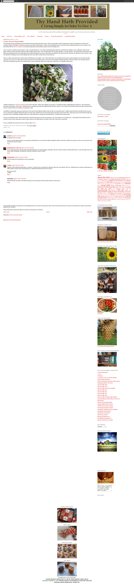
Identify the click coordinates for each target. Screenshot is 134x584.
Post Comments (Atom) (16, 215)
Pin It (34, 123)
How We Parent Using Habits (104, 402)
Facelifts (121, 183)
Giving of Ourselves (120, 187)
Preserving (39, 36)
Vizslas (99, 200)
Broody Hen (120, 179)
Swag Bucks (128, 197)
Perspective (106, 194)
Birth (100, 179)
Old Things (111, 193)
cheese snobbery (18, 46)
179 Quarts (100, 376)
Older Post (89, 212)
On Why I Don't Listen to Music (105, 406)
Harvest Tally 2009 (102, 386)
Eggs (116, 183)
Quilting (102, 196)
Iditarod (113, 190)
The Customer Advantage (120, 199)
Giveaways (109, 187)
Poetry (116, 194)
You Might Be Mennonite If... (104, 418)
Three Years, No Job (102, 414)
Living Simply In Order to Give (105, 404)
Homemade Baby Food (122, 188)
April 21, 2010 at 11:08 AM (19, 136)
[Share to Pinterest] (35, 125)
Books (112, 179)
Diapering (126, 182)
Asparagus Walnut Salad (21, 104)
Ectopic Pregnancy (110, 183)
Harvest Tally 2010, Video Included (106, 388)
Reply (8, 143)
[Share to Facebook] (34, 125)
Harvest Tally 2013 (102, 393)
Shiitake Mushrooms (119, 196)
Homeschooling (102, 190)
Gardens (100, 187)
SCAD (112, 196)
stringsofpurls (11, 157)
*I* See (99, 374)
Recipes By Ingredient (56, 36)
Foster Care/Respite (116, 185)
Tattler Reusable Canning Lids (106, 199)
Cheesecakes (104, 180)
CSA (122, 182)
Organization (120, 193)
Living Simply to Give (19, 36)
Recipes (47, 36)
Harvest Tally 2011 (102, 390)
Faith (126, 183)
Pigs (111, 194)
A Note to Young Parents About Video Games (108, 381)
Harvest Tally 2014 (102, 395)
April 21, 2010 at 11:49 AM (27, 148)
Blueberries (106, 179)
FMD (98, 185)
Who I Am (9, 36)
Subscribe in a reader (102, 116)
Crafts (108, 182)
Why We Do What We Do (103, 416)
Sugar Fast (113, 197)
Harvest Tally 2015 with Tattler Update (107, 397)
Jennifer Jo (10, 136)
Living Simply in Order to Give (106, 191)
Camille (9, 165)
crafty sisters (116, 182)
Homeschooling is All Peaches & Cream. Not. (108, 399)
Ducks (98, 183)
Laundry (126, 190)
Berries (129, 177)
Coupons (102, 182)
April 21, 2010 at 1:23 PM (17, 165)
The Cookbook (31, 36)
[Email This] (29, 125)
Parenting (127, 193)
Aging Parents (113, 177)
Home (3, 36)
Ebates (103, 183)
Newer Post (6, 212)
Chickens (111, 180)
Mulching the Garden (125, 191)
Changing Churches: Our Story (105, 383)
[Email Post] (27, 125)
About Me (101, 177)
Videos (128, 199)
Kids (119, 190)
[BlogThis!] (31, 125)
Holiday (110, 188)
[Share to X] (32, 125)
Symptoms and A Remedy (104, 411)
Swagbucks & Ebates (70, 36)
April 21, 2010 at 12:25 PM (21, 157)
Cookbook (128, 180)
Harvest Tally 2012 (102, 391)
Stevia (108, 197)
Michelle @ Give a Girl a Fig (14, 148)
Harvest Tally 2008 (102, 384)
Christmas (120, 180)
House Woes (100, 400)
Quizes (107, 196)
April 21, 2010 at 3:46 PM (20, 178)
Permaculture (100, 194)
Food (9, 127)
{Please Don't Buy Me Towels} (105, 420)
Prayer (120, 194)
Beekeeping (121, 177)
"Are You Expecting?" (102, 372)
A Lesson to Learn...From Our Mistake (107, 377)
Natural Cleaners (103, 193)
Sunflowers (120, 197)
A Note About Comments (103, 379)
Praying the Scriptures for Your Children (107, 409)
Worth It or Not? (106, 200)
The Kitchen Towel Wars (103, 413)
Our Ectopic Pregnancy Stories (105, 407)
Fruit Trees (127, 185)
